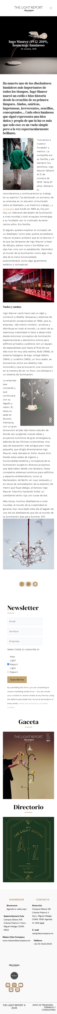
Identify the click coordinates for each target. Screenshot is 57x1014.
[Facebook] (21, 584)
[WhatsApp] (35, 584)
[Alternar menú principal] (51, 8)
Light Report (14, 670)
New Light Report (14, 660)
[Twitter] (28, 584)
